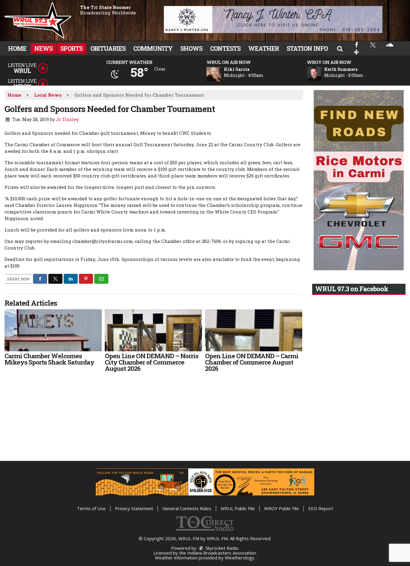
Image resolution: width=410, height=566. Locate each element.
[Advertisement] (273, 19)
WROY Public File (281, 508)
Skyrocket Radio (221, 548)
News (43, 48)
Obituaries (107, 48)
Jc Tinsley (67, 119)
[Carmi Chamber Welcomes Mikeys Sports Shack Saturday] (53, 330)
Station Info (307, 48)
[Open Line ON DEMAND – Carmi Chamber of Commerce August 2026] (253, 330)
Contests (225, 48)
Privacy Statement (134, 508)
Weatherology (239, 558)
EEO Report (320, 508)
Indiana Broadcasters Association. (222, 553)
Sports (71, 48)
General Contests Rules (186, 508)
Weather (263, 48)
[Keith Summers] (321, 74)
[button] (340, 48)
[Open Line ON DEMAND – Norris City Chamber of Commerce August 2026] (153, 330)
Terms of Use (91, 508)
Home (17, 48)
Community (153, 48)
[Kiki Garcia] (221, 74)
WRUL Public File (238, 508)
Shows (191, 48)
